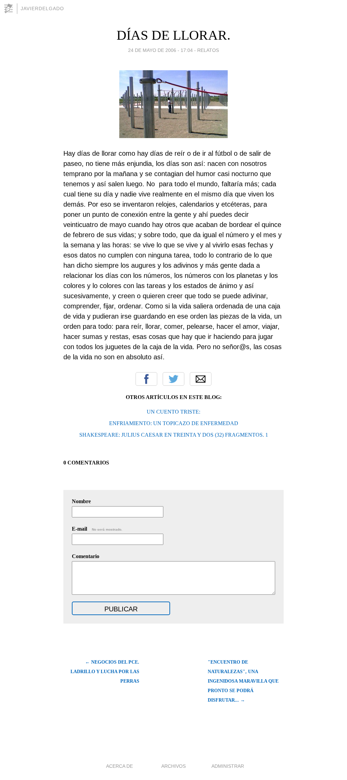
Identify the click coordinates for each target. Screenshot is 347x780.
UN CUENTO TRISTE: (173, 412)
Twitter (173, 379)
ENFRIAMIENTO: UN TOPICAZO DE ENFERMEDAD (173, 423)
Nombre (81, 501)
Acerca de (119, 766)
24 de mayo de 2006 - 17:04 (160, 50)
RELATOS (208, 50)
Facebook (146, 379)
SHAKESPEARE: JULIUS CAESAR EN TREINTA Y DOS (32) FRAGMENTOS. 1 (173, 435)
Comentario (85, 556)
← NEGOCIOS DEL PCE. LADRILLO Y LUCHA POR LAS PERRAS (104, 672)
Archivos (173, 766)
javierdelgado (42, 8)
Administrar (227, 766)
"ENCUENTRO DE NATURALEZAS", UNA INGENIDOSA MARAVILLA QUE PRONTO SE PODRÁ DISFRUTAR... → (243, 681)
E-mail (97, 529)
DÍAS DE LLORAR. (173, 35)
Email (200, 379)
